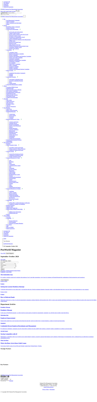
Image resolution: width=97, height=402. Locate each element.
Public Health (12, 173)
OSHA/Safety (12, 172)
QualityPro (5, 4)
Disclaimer (52, 389)
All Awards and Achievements (16, 32)
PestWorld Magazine (8, 243)
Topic (2, 266)
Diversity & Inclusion (14, 124)
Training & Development (14, 138)
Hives (10, 82)
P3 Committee (12, 62)
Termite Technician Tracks (15, 156)
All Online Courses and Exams (16, 147)
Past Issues (11, 116)
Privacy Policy (45, 389)
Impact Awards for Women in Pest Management (20, 39)
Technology (11, 137)
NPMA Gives (12, 41)
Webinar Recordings (13, 195)
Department (3, 265)
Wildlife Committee (13, 68)
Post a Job (3, 11)
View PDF (3, 253)
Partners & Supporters (8, 6)
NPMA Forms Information (15, 211)
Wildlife (11, 186)
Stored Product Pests (13, 182)
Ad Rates (11, 118)
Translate (11, 380)
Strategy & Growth (13, 134)
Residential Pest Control (14, 174)
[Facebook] (5, 376)
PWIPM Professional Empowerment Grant (18, 46)
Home (4, 238)
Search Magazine (9, 253)
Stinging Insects (12, 181)
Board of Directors (13, 220)
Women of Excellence (14, 48)
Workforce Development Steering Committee (19, 69)
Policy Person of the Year (14, 44)
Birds (10, 163)
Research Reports (13, 193)
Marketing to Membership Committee (17, 60)
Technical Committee (14, 66)
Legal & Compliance (13, 129)
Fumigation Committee (14, 59)
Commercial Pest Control (14, 165)
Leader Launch (12, 83)
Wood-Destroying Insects (14, 187)
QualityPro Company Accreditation (17, 204)
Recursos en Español (13, 199)
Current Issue (12, 114)
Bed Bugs (11, 161)
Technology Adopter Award (15, 47)
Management (12, 131)
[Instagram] (7, 376)
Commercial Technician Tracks (16, 155)
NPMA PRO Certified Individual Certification (19, 202)
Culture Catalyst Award (14, 33)
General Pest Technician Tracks (16, 154)
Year (2, 267)
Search (2, 269)
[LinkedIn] (1, 376)
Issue (2, 263)
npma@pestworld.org (48, 387)
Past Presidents (12, 222)
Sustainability (12, 136)
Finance (11, 127)
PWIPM (11, 75)
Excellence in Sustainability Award (17, 37)
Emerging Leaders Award (15, 35)
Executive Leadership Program (16, 80)
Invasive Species (13, 169)
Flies (10, 166)
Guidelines (11, 191)
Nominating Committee (14, 61)
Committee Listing (13, 52)
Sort (1, 260)
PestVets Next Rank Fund (15, 42)
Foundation (6, 5)
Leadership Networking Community (17, 73)
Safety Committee (13, 65)
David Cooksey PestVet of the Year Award (18, 34)
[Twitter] (3, 376)
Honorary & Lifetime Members (16, 223)
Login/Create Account (10, 11)
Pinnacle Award (12, 43)
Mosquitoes (11, 170)
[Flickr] (8, 376)
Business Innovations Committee (16, 53)
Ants (10, 160)
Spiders (10, 179)
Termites (11, 183)
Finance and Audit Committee (16, 57)
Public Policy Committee (14, 64)
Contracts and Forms (13, 122)
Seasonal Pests (12, 178)
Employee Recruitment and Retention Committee (20, 56)
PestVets (11, 74)
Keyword (3, 262)
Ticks (10, 184)
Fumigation (11, 168)
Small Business (12, 133)
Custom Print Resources (14, 196)
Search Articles (12, 115)
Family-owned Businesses (15, 125)
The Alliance (6, 3)
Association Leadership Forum (16, 79)
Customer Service (13, 123)
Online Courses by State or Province (17, 148)
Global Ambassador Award (15, 38)
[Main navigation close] (24, 16)
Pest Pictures (12, 197)
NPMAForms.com (13, 213)
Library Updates (12, 192)
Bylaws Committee (13, 55)
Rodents (11, 175)
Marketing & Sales (13, 132)
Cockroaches (12, 164)
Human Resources (13, 128)
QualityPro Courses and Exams (16, 150)
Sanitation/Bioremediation (15, 177)
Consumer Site (6, 1)
